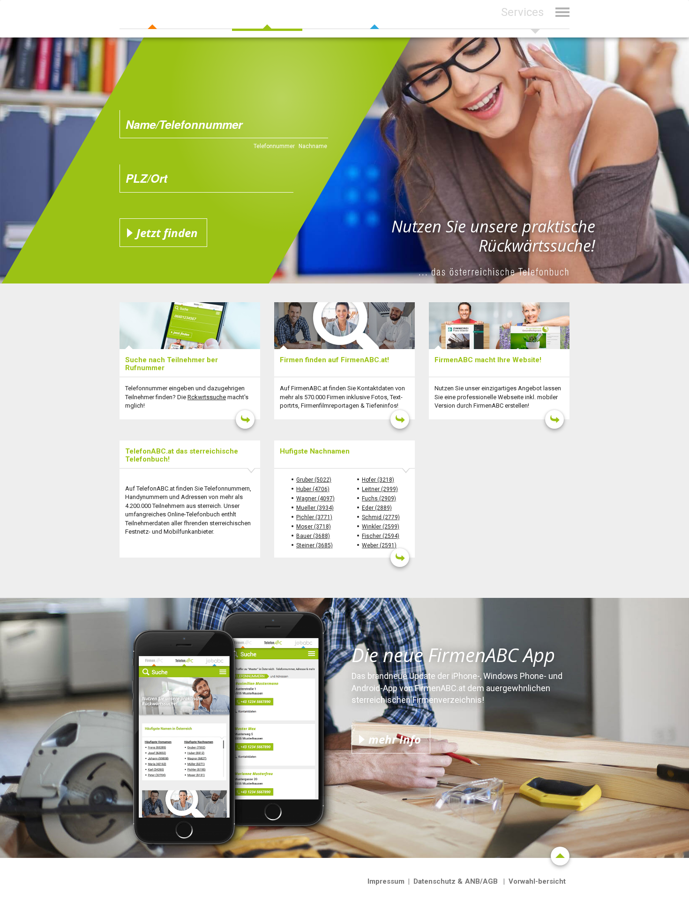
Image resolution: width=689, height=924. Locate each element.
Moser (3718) (313, 526)
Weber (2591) (379, 545)
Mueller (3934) (315, 508)
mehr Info (394, 739)
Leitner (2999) (380, 489)
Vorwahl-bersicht (537, 881)
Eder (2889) (377, 508)
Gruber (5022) (313, 480)
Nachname (313, 146)
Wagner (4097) (315, 498)
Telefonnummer (274, 146)
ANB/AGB (481, 881)
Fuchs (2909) (379, 498)
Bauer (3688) (313, 536)
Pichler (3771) (314, 517)
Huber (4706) (313, 489)
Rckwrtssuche (206, 397)
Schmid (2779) (381, 517)
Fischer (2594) (380, 536)
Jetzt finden (167, 232)
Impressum (385, 881)
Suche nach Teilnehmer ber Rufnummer (171, 364)
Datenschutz (434, 881)
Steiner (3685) (314, 545)
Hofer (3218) (378, 480)
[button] (535, 18)
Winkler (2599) (380, 526)
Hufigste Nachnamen (315, 451)
